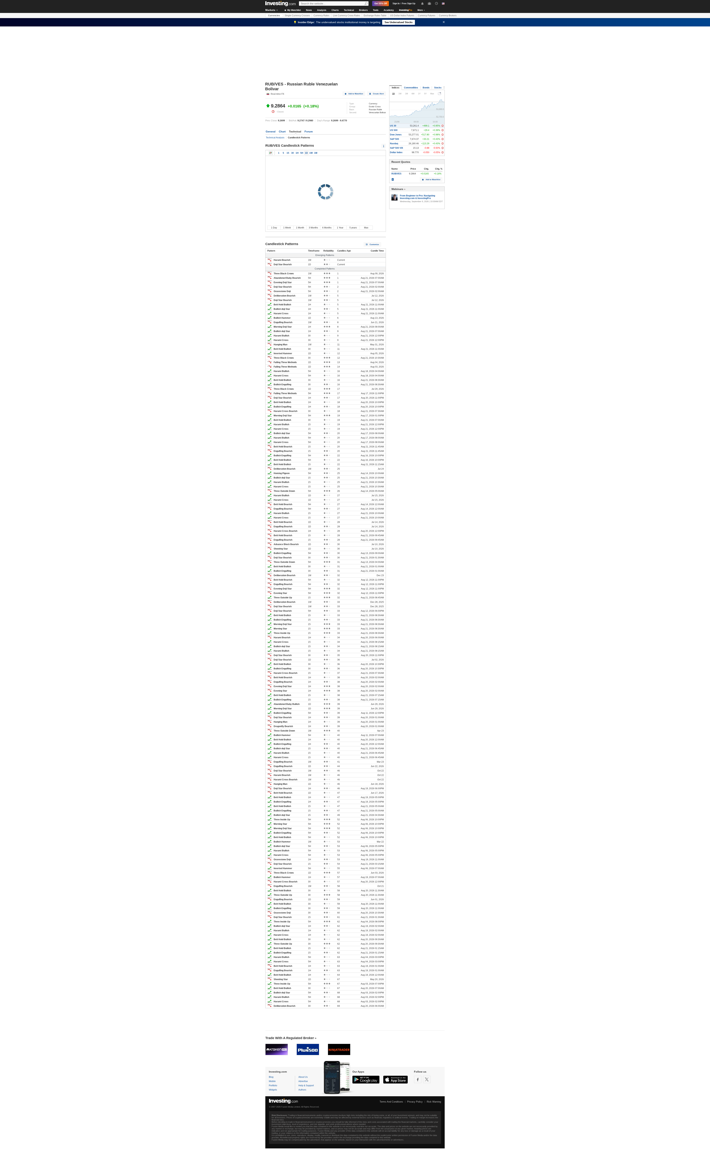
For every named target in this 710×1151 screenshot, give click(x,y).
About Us (303, 1077)
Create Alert (378, 94)
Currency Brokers (448, 15)
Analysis (321, 10)
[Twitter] (426, 1079)
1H (297, 153)
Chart (282, 131)
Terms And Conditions (391, 1101)
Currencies (274, 15)
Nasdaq (394, 143)
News (309, 10)
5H (301, 153)
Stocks (438, 87)
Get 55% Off (380, 3)
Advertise (303, 1081)
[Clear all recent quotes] (392, 178)
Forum (309, 131)
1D (306, 153)
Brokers (363, 10)
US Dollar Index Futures (402, 15)
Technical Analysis (275, 137)
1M (315, 153)
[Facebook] (417, 1079)
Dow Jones (396, 134)
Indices (395, 87)
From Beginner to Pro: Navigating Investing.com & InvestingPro (417, 197)
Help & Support (306, 1085)
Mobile (272, 1081)
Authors (302, 1089)
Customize (374, 244)
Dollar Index (396, 152)
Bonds (426, 87)
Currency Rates (321, 15)
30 (292, 153)
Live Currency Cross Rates (346, 15)
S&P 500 (394, 139)
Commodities (411, 87)
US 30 (393, 125)
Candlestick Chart (271, 153)
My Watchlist (294, 10)
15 (288, 153)
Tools (375, 10)
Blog (271, 1077)
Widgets (273, 1089)
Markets (270, 10)
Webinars (397, 189)
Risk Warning (434, 1101)
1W (311, 153)
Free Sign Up (408, 3)
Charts (335, 10)
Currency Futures (426, 15)
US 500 (394, 130)
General (270, 131)
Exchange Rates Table (375, 15)
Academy (389, 10)
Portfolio (273, 1085)
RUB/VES (396, 173)
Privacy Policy (415, 1101)
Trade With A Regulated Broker (289, 1038)
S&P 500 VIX (396, 148)
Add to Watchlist (355, 94)
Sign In (396, 3)
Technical (349, 10)
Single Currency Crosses (297, 15)
